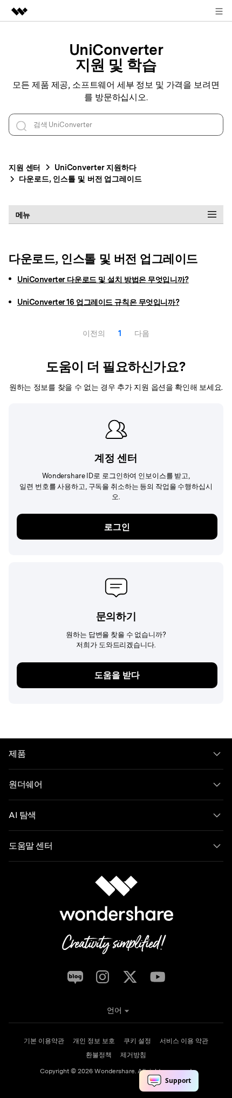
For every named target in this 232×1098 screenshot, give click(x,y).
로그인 (117, 527)
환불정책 (99, 1055)
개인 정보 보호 (94, 1041)
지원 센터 (24, 167)
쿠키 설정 (137, 1041)
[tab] (116, 214)
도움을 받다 (116, 675)
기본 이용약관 (44, 1041)
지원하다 (95, 167)
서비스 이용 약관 (184, 1041)
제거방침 (133, 1055)
